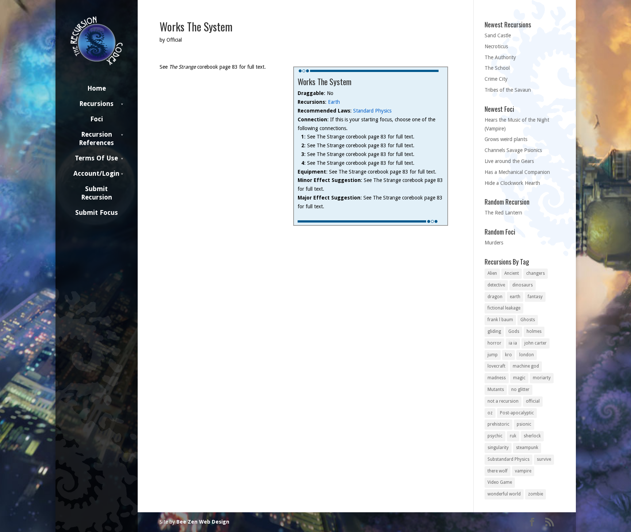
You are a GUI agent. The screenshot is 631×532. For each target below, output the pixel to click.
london (526, 354)
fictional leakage (503, 308)
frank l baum (500, 319)
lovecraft (496, 366)
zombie (535, 494)
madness (496, 377)
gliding (494, 331)
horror (494, 343)
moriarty (542, 377)
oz (490, 412)
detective (496, 285)
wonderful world (504, 494)
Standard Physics (372, 111)
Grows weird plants (506, 139)
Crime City (496, 79)
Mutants (495, 389)
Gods (513, 331)
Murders (494, 243)
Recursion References (96, 138)
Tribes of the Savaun (508, 90)
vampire (523, 471)
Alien (492, 273)
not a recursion (503, 401)
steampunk (527, 447)
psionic (524, 424)
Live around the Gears (509, 161)
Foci (96, 119)
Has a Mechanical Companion (517, 172)
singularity (498, 447)
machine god (526, 366)
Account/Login (96, 173)
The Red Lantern (503, 213)
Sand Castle (498, 35)
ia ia (513, 343)
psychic (494, 435)
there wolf (497, 471)
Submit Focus (96, 212)
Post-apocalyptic (517, 412)
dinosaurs (522, 285)
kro (508, 354)
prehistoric (498, 424)
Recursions (96, 103)
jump (492, 354)
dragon (494, 296)
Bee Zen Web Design (202, 522)
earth (515, 296)
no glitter (520, 389)
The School (497, 68)
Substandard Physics (508, 459)
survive (544, 459)
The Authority (500, 57)
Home (96, 88)
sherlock (532, 435)
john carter (535, 343)
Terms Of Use (96, 158)
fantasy (535, 296)
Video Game (499, 482)
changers (535, 273)
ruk (513, 435)
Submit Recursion (96, 193)
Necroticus (496, 46)
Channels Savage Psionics (513, 150)
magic (519, 377)
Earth (334, 102)
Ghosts (527, 319)
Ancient (511, 273)
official (533, 401)
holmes (534, 331)
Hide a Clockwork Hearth (512, 183)
